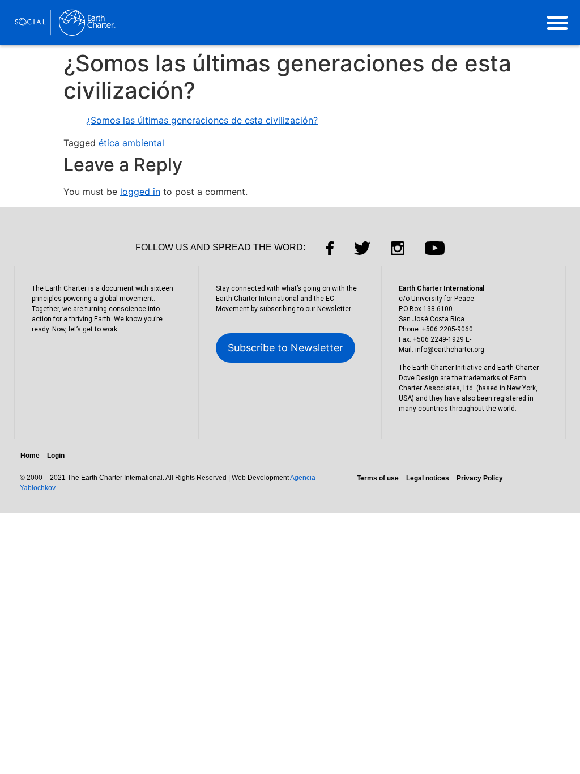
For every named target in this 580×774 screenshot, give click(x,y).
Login (56, 456)
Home (30, 456)
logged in (140, 191)
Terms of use (378, 478)
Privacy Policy (480, 478)
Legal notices (427, 478)
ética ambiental (131, 142)
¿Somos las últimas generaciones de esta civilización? (202, 120)
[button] (557, 23)
